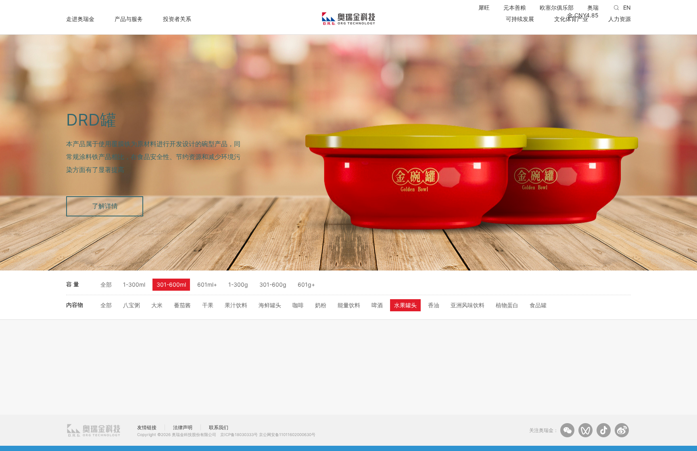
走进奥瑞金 (80, 18)
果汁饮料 (236, 305)
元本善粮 (514, 7)
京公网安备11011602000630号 (287, 434)
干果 (207, 305)
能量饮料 (349, 305)
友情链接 (147, 427)
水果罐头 (405, 305)
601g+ (306, 284)
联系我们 (218, 427)
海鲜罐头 (270, 305)
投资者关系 (177, 18)
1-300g (238, 284)
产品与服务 (129, 18)
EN (627, 7)
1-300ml (134, 284)
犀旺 (484, 7)
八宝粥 (131, 305)
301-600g (272, 284)
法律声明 (182, 427)
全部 (106, 284)
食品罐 (538, 305)
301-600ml (171, 284)
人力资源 (619, 18)
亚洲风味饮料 (467, 305)
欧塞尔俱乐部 (557, 7)
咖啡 (298, 305)
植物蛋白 (507, 305)
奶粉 (320, 305)
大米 (157, 305)
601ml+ (207, 284)
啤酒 (377, 305)
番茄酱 (182, 305)
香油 (433, 305)
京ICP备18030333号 (239, 434)
